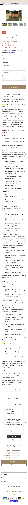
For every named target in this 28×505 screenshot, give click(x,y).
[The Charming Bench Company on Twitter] (19, 486)
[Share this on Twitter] (7, 390)
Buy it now (14, 87)
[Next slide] (25, 422)
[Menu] (0, 3)
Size (3, 55)
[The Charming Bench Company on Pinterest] (16, 486)
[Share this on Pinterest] (15, 390)
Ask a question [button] (14, 464)
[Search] (22, 3)
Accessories (5, 62)
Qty (3, 75)
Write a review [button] (14, 461)
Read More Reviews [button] (14, 436)
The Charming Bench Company (15, 491)
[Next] (25, 15)
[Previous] (3, 15)
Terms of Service (13, 493)
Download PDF (20, 380)
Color (3, 69)
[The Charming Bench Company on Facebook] (8, 486)
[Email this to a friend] (19, 390)
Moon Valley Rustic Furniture (9, 41)
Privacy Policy (6, 493)
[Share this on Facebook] (11, 390)
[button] (5, 43)
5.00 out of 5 (17, 445)
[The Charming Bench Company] (14, 3)
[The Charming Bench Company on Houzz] (11, 486)
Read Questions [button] (14, 439)
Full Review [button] (9, 431)
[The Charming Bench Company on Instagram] (14, 486)
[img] (9, 409)
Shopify (14, 494)
